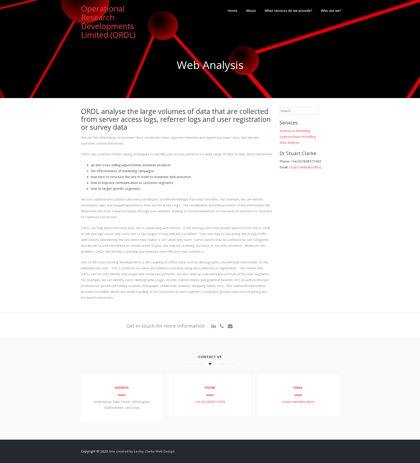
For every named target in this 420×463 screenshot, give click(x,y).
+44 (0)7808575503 (210, 401)
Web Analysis (289, 142)
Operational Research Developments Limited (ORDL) (108, 21)
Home (232, 10)
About (251, 10)
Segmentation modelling (298, 136)
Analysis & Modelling (295, 130)
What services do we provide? (288, 10)
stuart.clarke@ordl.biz (305, 167)
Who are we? (331, 10)
